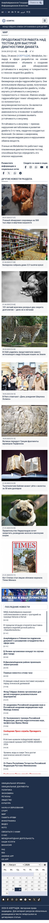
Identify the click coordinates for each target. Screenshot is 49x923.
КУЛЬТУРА (6, 803)
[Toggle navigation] (44, 20)
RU (6, 12)
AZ (3, 12)
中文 (28, 12)
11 (13, 882)
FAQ (3, 849)
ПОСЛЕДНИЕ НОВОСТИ (17, 607)
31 (7, 893)
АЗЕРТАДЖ (24, 55)
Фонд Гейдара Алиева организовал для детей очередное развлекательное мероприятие (22, 694)
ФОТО (4, 827)
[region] (25, 692)
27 (26, 889)
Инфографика (9, 821)
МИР (5, 32)
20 (26, 886)
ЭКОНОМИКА (7, 793)
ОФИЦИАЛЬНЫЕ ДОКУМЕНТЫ (15, 787)
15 (39, 882)
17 (7, 886)
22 (39, 886)
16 (45, 882)
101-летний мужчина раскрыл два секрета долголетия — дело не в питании (23, 308)
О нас (4, 835)
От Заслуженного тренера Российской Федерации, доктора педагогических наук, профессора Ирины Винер (24, 720)
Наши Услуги (8, 842)
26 (20, 889)
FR (15, 12)
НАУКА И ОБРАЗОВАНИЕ (12, 807)
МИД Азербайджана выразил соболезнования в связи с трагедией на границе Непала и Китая (22, 614)
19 (20, 886)
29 (39, 889)
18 (13, 886)
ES (18, 12)
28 (32, 889)
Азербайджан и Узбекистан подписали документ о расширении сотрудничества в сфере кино (24, 640)
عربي (23, 12)
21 (32, 886)
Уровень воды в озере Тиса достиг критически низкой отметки (20, 753)
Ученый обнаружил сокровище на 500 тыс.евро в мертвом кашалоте (21, 221)
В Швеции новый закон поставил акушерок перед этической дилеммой (24, 682)
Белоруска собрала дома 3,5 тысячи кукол (23, 265)
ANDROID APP (8, 856)
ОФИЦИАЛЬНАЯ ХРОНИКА (13, 783)
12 (20, 882)
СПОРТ (5, 811)
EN (9, 12)
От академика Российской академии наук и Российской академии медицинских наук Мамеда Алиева (24, 707)
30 (45, 889)
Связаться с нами (11, 832)
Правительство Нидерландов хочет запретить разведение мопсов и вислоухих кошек (23, 533)
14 (32, 882)
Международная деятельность (18, 838)
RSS (3, 853)
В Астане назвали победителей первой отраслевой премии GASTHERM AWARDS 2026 (23, 741)
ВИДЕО (5, 824)
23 (45, 886)
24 (7, 889)
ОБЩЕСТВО (7, 800)
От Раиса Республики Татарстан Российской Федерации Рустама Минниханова (25, 764)
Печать (21, 51)
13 (26, 882)
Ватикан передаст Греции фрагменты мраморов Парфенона (21, 442)
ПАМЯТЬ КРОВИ (9, 817)
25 (13, 889)
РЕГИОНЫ (6, 796)
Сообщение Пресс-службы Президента (22, 731)
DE (12, 12)
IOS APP (5, 859)
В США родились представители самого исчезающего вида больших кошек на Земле (24, 353)
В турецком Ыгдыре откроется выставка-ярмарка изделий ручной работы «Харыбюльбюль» (23, 627)
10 (7, 882)
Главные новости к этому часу (18, 673)
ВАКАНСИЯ (7, 845)
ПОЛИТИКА (7, 790)
